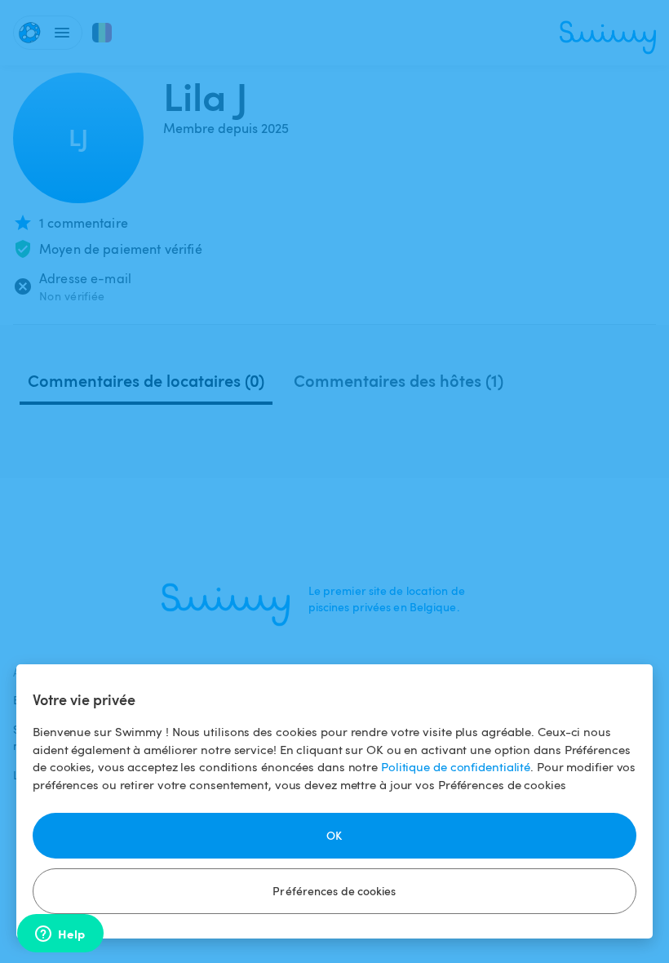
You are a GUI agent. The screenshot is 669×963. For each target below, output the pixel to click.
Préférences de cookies (334, 891)
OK (334, 835)
